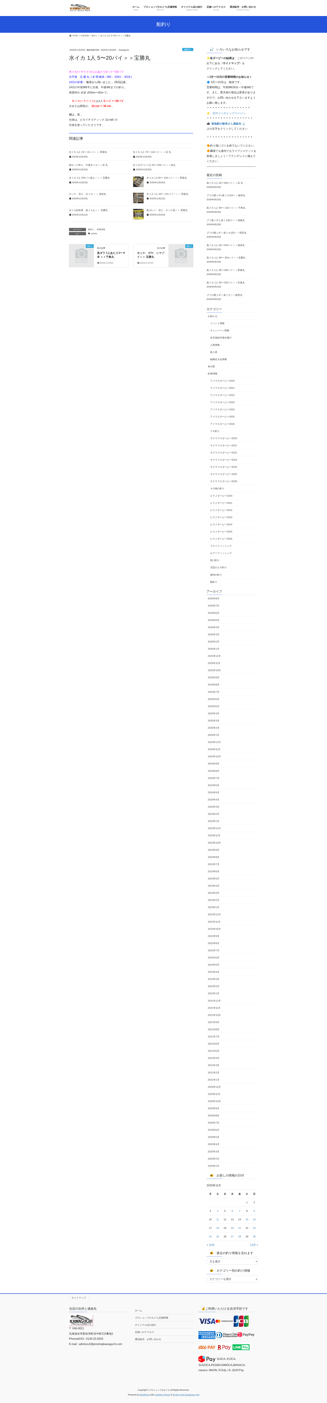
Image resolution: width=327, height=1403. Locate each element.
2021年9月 (213, 1022)
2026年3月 (213, 634)
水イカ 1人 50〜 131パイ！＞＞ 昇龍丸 (167, 194)
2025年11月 (214, 663)
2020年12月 (214, 1087)
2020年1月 (213, 1166)
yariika (94, 233)
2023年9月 (213, 850)
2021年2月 (213, 1072)
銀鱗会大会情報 (218, 359)
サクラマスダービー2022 (223, 452)
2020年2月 (213, 1158)
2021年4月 (213, 1058)
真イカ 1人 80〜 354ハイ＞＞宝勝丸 (226, 257)
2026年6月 (213, 613)
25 (217, 1236)
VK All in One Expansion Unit (186, 1395)
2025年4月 (213, 713)
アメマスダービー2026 (222, 424)
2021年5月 (213, 1051)
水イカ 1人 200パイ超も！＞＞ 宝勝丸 (89, 177)
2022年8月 (213, 943)
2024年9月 (213, 763)
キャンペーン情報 (219, 330)
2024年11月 (214, 749)
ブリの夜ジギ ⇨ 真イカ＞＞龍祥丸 (225, 295)
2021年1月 (213, 1079)
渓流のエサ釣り (218, 567)
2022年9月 (213, 936)
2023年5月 (213, 878)
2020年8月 (213, 1115)
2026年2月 (213, 641)
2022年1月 (213, 993)
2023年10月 (214, 842)
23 (254, 1228)
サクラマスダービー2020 (223, 438)
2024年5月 (213, 792)
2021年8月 (213, 1029)
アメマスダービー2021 (222, 388)
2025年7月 (213, 692)
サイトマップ (79, 1297)
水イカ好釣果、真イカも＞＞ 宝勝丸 (88, 210)
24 (210, 1236)
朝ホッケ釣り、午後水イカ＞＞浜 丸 (88, 165)
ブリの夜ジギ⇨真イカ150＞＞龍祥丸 (226, 195)
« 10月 (211, 1244)
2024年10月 (214, 756)
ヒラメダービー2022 (221, 510)
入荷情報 (215, 345)
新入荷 (213, 352)
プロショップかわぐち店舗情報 (151, 1317)
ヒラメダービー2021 (221, 503)
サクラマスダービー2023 (223, 459)
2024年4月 (213, 799)
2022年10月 (214, 929)
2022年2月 (213, 986)
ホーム (138, 1310)
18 (217, 1228)
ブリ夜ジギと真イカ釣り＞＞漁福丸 (226, 220)
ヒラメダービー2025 (221, 531)
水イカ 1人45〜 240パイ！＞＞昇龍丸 (166, 177)
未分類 (211, 366)
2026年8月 (213, 598)
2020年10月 (214, 1101)
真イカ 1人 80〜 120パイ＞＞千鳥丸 (226, 207)
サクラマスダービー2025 (223, 474)
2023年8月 (213, 857)
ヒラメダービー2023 (221, 517)
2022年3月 (213, 979)
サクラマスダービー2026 (223, 481)
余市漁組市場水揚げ (221, 337)
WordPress (144, 1395)
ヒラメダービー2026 (221, 538)
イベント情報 (217, 323)
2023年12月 (214, 828)
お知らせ (212, 316)
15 (247, 1219)
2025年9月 (213, 677)
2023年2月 (213, 900)
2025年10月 (214, 670)
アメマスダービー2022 (222, 395)
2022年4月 (213, 972)
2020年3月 (213, 1151)
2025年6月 (213, 699)
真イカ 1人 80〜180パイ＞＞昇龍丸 (226, 270)
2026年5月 (213, 620)
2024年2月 (213, 814)
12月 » (254, 1244)
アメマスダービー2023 (222, 402)
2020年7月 (213, 1122)
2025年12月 (214, 656)
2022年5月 (213, 964)
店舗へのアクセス (144, 1332)
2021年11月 (214, 1008)
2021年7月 (213, 1036)
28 (239, 1236)
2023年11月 (214, 835)
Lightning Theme (162, 1395)
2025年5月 (213, 706)
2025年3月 (213, 720)
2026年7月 (213, 605)
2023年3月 (213, 893)
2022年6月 (213, 957)
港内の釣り (216, 574)
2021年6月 (213, 1043)
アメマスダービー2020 (222, 380)
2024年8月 (213, 771)
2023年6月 (213, 871)
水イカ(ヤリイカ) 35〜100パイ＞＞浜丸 (154, 165)
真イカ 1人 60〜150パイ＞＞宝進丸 (226, 282)
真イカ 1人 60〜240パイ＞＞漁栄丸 (226, 245)
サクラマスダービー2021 (223, 445)
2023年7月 (213, 864)
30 (254, 1236)
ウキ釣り (215, 431)
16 (254, 1219)
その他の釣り (217, 488)
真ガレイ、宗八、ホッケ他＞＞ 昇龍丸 (167, 210)
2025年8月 (213, 684)
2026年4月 (213, 627)
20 (232, 1228)
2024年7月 (213, 778)
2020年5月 (213, 1137)
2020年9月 (213, 1108)
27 (232, 1236)
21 (239, 1228)
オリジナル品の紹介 (145, 1325)
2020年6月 (213, 1130)
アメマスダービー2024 (222, 409)
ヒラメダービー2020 (221, 495)
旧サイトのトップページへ (229, 113)
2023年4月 (213, 885)
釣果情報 (101, 229)
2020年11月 (214, 1094)
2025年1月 (213, 735)
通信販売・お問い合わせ (148, 1339)
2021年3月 (213, 1065)
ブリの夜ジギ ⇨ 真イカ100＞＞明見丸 (227, 232)
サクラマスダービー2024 (223, 467)
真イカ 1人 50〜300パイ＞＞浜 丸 (225, 183)
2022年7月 (213, 950)
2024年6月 (213, 785)
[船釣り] (81, 251)
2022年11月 (214, 921)
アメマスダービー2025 (222, 416)
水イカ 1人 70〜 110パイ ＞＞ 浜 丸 (152, 152)
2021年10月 (214, 1015)
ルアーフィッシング (221, 553)
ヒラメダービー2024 (221, 524)
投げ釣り (215, 560)
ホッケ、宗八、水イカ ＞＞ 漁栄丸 (87, 194)
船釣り (187, 49)
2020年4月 (213, 1144)
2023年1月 (213, 907)
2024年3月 (213, 806)
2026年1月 (213, 648)
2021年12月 (214, 1000)
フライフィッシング (221, 546)
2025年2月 (213, 727)
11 (217, 1219)
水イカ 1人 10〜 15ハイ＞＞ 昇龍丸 (88, 152)
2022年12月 (214, 914)
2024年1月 (213, 821)
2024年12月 (214, 742)
